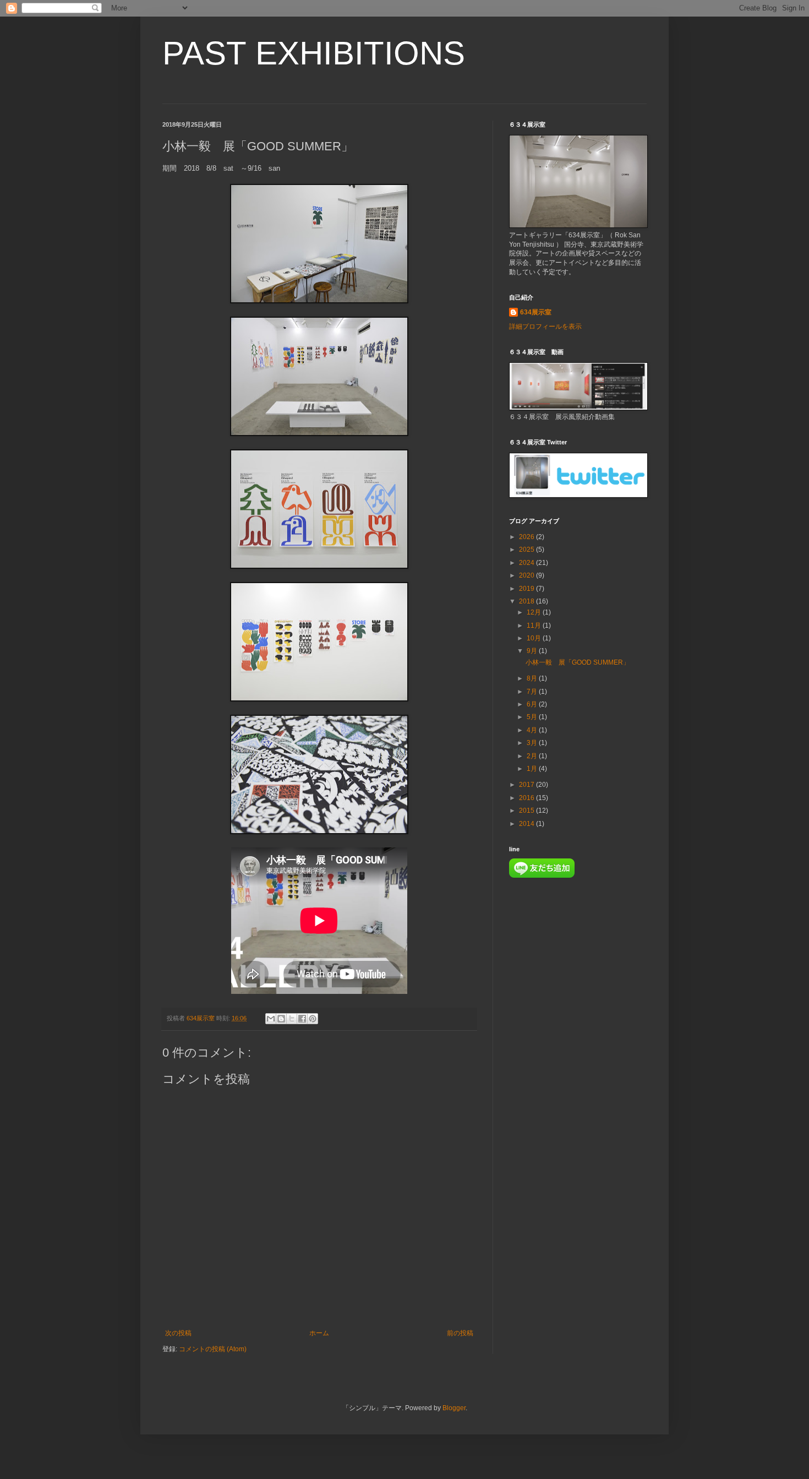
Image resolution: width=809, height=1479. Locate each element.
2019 (527, 588)
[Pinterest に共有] (312, 1018)
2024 (527, 563)
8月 (533, 678)
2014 (527, 824)
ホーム (319, 1333)
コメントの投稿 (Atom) (213, 1349)
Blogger (454, 1408)
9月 (533, 651)
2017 (527, 785)
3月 (533, 743)
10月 (535, 638)
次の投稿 (178, 1333)
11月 (535, 625)
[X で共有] (291, 1018)
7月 (533, 691)
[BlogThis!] (281, 1018)
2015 (527, 810)
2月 (533, 756)
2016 (527, 798)
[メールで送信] (270, 1018)
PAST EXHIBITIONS (313, 53)
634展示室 (535, 312)
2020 (527, 575)
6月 (533, 704)
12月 (535, 612)
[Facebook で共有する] (302, 1018)
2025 (527, 549)
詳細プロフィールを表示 (545, 326)
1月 (533, 769)
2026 (527, 537)
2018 (527, 601)
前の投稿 (460, 1333)
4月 (533, 730)
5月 (533, 717)
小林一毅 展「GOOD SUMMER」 (578, 662)
